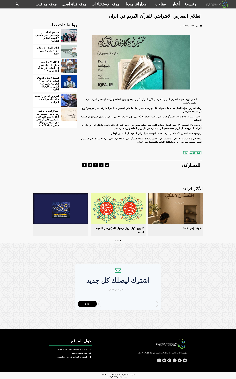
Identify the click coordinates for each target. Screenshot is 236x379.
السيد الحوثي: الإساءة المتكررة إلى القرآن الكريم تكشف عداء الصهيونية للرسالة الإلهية (48, 83)
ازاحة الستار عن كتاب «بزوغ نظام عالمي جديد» (48, 50)
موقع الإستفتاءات (106, 4)
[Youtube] (164, 360)
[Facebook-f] (180, 360)
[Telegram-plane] (169, 360)
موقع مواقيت (46, 4)
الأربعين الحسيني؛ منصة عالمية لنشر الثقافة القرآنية (47, 99)
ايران (186, 153)
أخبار (176, 4)
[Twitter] (185, 360)
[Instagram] (175, 360)
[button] (17, 4)
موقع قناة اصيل (74, 4)
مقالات (160, 4)
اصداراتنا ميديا (137, 4)
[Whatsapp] (159, 360)
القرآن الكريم (195, 153)
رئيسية (190, 4)
